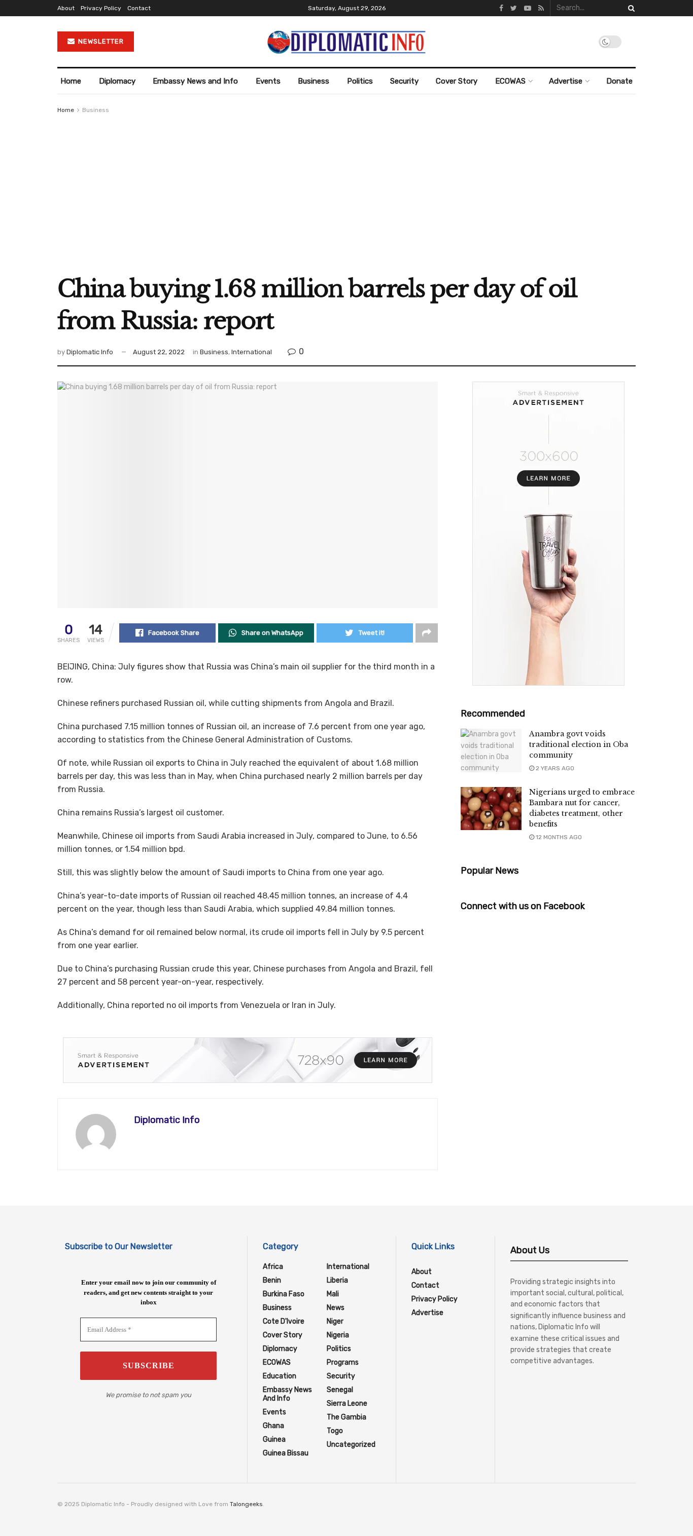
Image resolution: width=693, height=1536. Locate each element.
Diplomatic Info (89, 352)
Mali (333, 1294)
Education (279, 1376)
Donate (619, 81)
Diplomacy (117, 81)
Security (404, 81)
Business (313, 81)
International (251, 352)
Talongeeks (246, 1504)
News (335, 1307)
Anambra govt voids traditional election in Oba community (578, 744)
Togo (335, 1431)
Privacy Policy (101, 8)
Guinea (274, 1439)
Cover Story (456, 81)
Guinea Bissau (285, 1453)
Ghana (273, 1425)
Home (70, 81)
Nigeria (338, 1335)
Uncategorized (351, 1444)
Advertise (565, 81)
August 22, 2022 (159, 352)
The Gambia (346, 1417)
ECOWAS (510, 81)
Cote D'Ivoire (283, 1321)
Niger (335, 1321)
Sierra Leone (347, 1403)
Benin (272, 1280)
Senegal (340, 1389)
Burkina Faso (283, 1294)
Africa (273, 1266)
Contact (139, 8)
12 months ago (558, 837)
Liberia (337, 1280)
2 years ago (554, 768)
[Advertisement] (346, 192)
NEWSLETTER (100, 41)
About (66, 8)
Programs (343, 1362)
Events (268, 81)
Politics (360, 81)
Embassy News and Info (195, 81)
